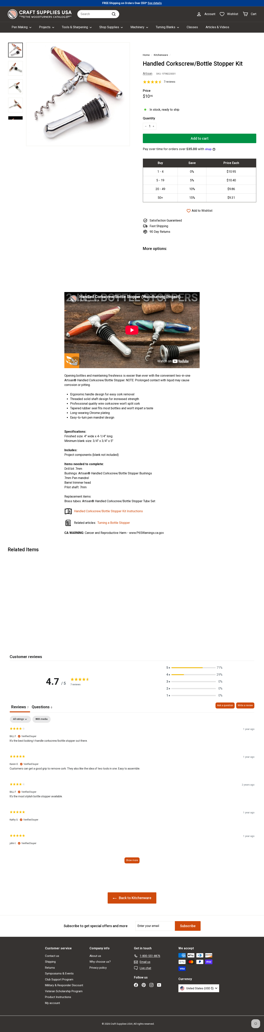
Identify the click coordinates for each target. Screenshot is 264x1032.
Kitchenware (161, 54)
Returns (50, 967)
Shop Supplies (109, 27)
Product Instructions (58, 997)
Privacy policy (98, 967)
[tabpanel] (132, 791)
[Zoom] (78, 94)
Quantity (149, 118)
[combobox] (98, 14)
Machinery (137, 27)
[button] (194, 667)
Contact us (52, 956)
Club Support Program (59, 979)
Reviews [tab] (20, 707)
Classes (192, 27)
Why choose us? (100, 961)
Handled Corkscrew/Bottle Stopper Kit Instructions (108, 511)
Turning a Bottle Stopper (113, 523)
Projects (45, 27)
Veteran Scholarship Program (64, 991)
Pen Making (20, 27)
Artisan (147, 73)
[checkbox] (41, 719)
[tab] (42, 707)
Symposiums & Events (59, 973)
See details (155, 3)
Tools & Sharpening (75, 27)
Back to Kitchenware (134, 898)
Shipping (50, 961)
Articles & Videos (217, 27)
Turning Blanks (166, 27)
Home (146, 54)
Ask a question (225, 705)
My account (52, 1003)
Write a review (245, 705)
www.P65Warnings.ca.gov (146, 533)
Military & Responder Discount (64, 985)
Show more (132, 860)
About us (95, 956)
